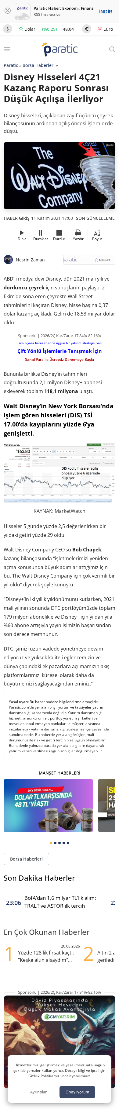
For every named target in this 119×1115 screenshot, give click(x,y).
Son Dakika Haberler (39, 878)
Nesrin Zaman (30, 260)
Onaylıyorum (77, 1091)
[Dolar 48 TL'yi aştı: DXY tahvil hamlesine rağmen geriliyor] (48, 805)
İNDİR (105, 12)
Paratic (11, 65)
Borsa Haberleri (39, 65)
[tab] (51, 843)
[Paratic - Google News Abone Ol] (89, 262)
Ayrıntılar (38, 1092)
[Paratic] (59, 50)
